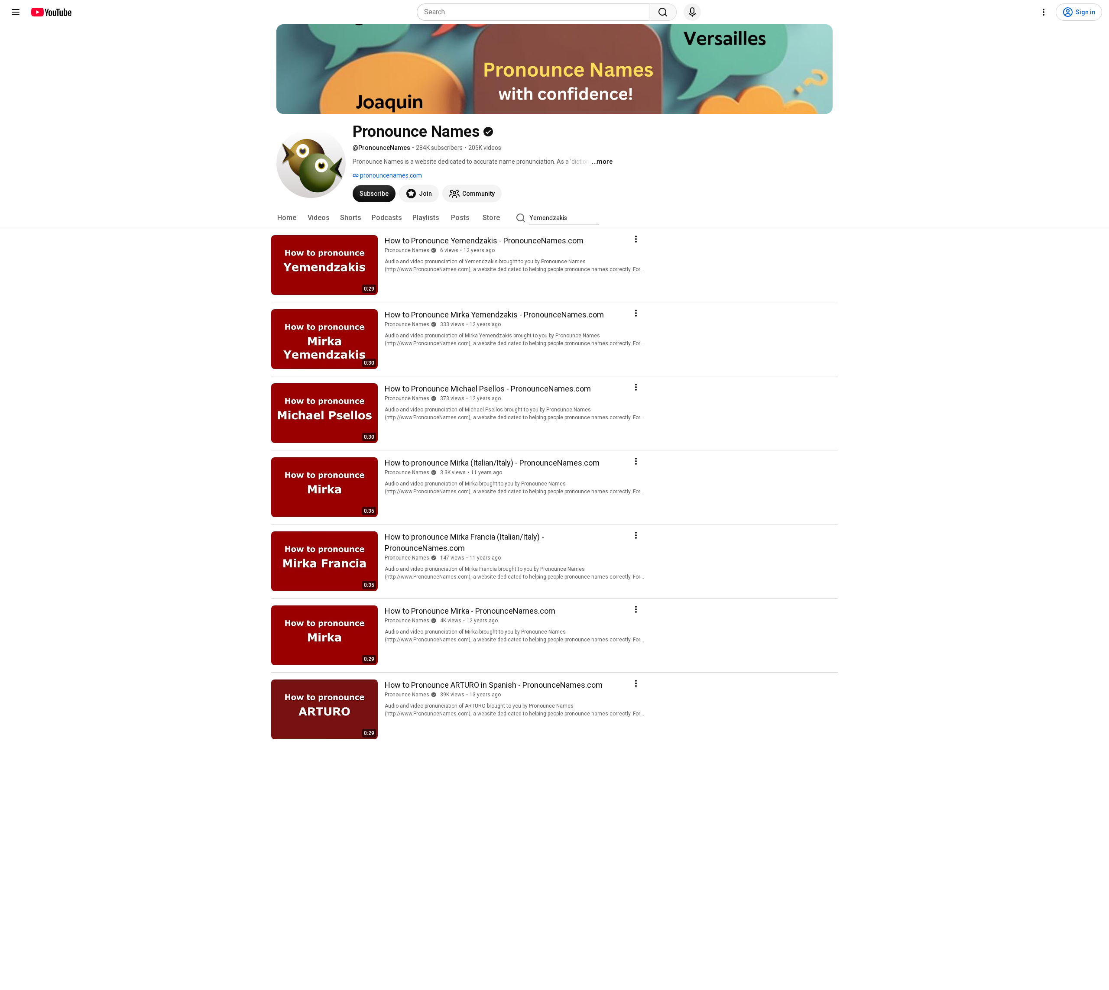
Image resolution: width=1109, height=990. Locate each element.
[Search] (663, 12)
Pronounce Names (407, 250)
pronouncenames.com (390, 175)
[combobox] (535, 12)
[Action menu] (636, 239)
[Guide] (15, 12)
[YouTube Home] (51, 12)
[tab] (286, 217)
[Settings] (1043, 12)
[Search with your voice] (692, 12)
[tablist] (554, 217)
